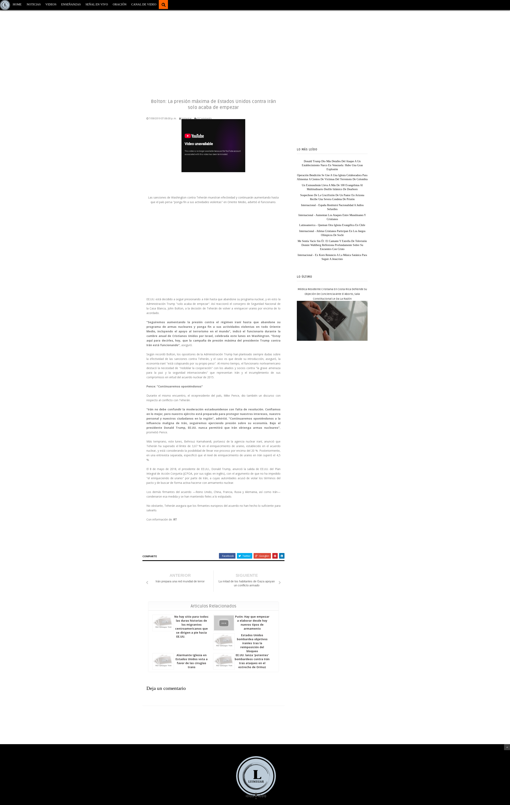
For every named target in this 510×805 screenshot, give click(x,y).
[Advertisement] (119, 50)
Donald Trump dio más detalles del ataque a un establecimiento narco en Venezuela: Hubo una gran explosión (332, 165)
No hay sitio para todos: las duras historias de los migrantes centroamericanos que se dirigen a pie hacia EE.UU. (191, 626)
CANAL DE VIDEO (143, 4)
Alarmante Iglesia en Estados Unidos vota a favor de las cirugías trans (192, 661)
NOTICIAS (34, 4)
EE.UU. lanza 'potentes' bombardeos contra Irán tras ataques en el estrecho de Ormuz (252, 661)
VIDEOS (50, 4)
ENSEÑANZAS (71, 4)
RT (175, 519)
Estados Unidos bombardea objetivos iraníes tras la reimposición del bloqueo (252, 643)
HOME (17, 4)
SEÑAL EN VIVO (96, 4)
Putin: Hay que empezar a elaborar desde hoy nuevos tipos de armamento (252, 622)
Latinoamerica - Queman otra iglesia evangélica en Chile (332, 225)
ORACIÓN (120, 4)
